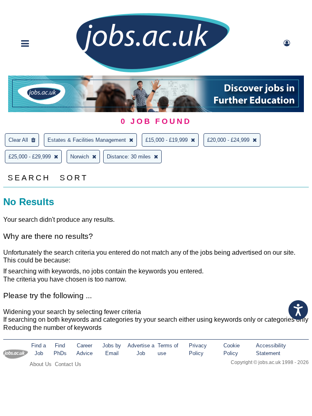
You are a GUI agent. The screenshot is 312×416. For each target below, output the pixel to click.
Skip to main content (32, 7)
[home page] (153, 71)
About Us (41, 364)
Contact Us (68, 364)
